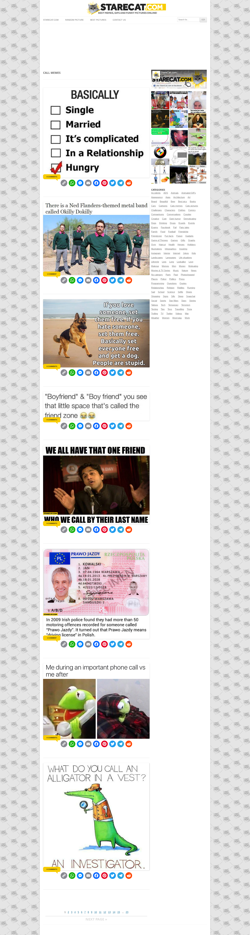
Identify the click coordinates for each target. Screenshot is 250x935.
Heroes (181, 244)
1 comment (52, 274)
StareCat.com (51, 20)
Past (176, 275)
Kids (194, 253)
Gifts (183, 240)
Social (154, 301)
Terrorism (185, 305)
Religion (170, 288)
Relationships (157, 288)
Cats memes (176, 206)
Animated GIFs (188, 193)
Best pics (182, 201)
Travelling (179, 309)
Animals (175, 193)
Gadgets (189, 236)
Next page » (96, 919)
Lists (164, 262)
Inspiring (183, 249)
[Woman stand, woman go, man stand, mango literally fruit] (160, 174)
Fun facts (169, 236)
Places (154, 279)
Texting (154, 309)
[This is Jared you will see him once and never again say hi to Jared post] (197, 156)
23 (127, 912)
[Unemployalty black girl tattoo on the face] (179, 137)
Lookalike (181, 262)
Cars (153, 206)
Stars (183, 301)
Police (163, 279)
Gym (153, 244)
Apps (168, 197)
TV (162, 313)
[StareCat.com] (125, 8)
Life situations (185, 257)
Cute (164, 219)
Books (193, 201)
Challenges (156, 210)
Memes (165, 266)
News (193, 270)
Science (171, 292)
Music (176, 270)
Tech (163, 305)
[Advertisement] (125, 45)
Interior (167, 253)
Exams (154, 227)
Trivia (189, 309)
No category (157, 275)
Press (182, 279)
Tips (163, 309)
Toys (170, 309)
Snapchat (190, 296)
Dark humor (175, 219)
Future (179, 236)
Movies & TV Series (160, 270)
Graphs (191, 240)
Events (191, 223)
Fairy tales (184, 227)
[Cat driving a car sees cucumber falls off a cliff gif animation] (179, 174)
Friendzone (156, 236)
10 (95, 912)
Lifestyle (155, 262)
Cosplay (187, 214)
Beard (154, 201)
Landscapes (157, 257)
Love (191, 262)
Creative (155, 219)
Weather (155, 318)
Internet (176, 253)
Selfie (180, 292)
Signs (165, 296)
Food (162, 232)
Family (154, 232)
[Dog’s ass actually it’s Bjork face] (197, 100)
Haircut (162, 244)
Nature (185, 270)
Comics (192, 210)
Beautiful (164, 201)
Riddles (180, 288)
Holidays (191, 244)
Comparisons (157, 214)
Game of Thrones (159, 240)
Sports (163, 301)
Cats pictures (191, 206)
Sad (153, 292)
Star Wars (173, 301)
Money (182, 266)
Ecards (182, 223)
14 (114, 912)
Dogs (153, 223)
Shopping (155, 296)
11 (100, 912)
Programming (157, 283)
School (161, 292)
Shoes (189, 292)
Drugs (173, 223)
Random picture (74, 20)
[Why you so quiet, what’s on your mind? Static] (179, 156)
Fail (175, 227)
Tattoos (154, 305)
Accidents (156, 193)
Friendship (183, 232)
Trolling (154, 313)
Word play (177, 318)
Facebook (165, 227)
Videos (178, 313)
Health (172, 244)
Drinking (163, 223)
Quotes (183, 283)
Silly (173, 296)
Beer (173, 201)
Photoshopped (187, 275)
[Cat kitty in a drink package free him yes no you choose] (160, 100)
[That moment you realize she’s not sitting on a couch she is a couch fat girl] (197, 119)
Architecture (179, 197)
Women (165, 318)
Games (174, 240)
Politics (172, 279)
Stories (192, 301)
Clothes (181, 210)
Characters (170, 210)
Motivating (193, 266)
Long (171, 262)
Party (168, 275)
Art (189, 197)
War (187, 313)
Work (187, 318)
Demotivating (190, 219)
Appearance (157, 197)
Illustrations (156, 249)
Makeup (155, 266)
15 (118, 912)
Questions (172, 283)
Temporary (173, 305)
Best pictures (98, 20)
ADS (165, 193)
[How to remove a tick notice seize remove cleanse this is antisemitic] (197, 174)
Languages (171, 257)
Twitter (169, 313)
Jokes (186, 253)
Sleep (180, 296)
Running (191, 288)
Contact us (119, 20)
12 (104, 912)
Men (174, 266)
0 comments (52, 177)
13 (109, 912)
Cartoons (163, 206)
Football (171, 232)
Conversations (174, 214)
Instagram (156, 253)
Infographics (170, 249)
